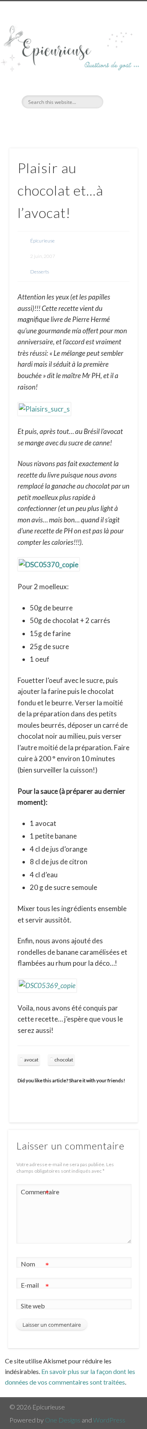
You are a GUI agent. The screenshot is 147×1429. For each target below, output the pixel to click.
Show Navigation (118, 72)
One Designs (62, 1420)
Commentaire (35, 1193)
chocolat (63, 1060)
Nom (35, 1265)
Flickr (80, 122)
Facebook (64, 122)
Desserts (39, 272)
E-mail (35, 1286)
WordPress (109, 1420)
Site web (33, 1306)
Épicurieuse (42, 241)
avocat (31, 1060)
